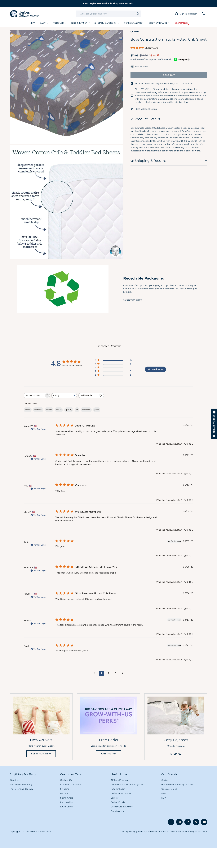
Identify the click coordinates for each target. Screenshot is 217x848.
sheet (58, 409)
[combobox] (108, 14)
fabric (27, 409)
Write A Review (155, 369)
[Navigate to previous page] (94, 673)
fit (77, 409)
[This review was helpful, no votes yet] (185, 443)
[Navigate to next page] (122, 673)
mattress (86, 409)
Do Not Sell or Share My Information (188, 831)
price (96, 409)
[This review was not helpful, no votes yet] (190, 443)
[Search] (137, 14)
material (38, 409)
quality (69, 409)
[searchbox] (34, 395)
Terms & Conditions (147, 831)
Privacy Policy (128, 831)
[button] (214, 424)
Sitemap (163, 831)
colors (49, 409)
